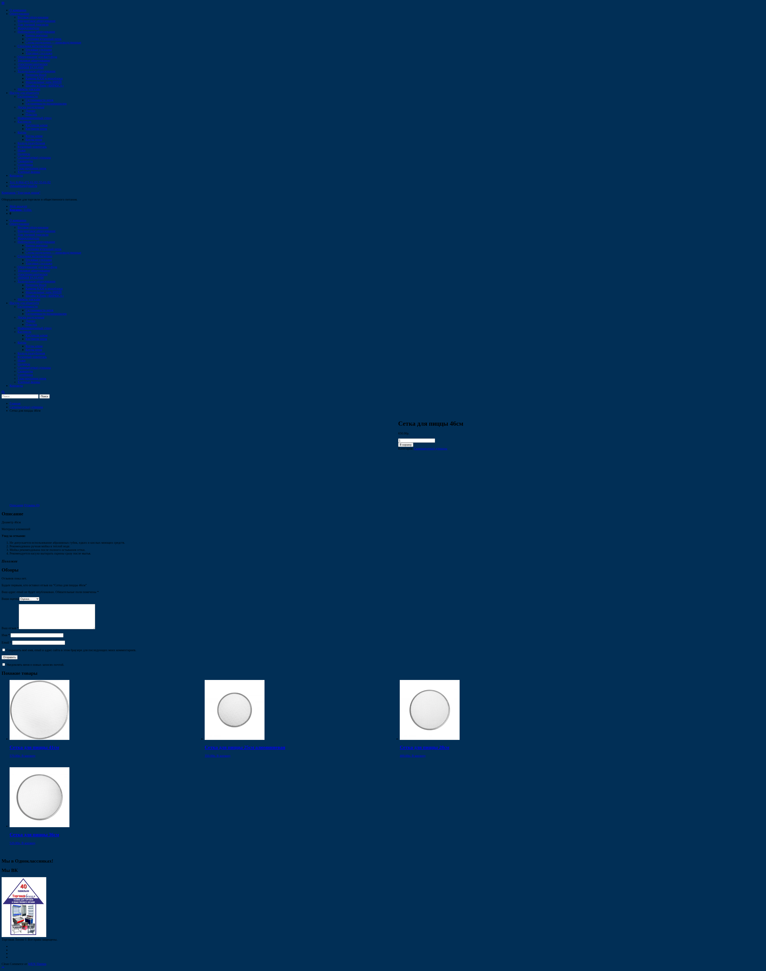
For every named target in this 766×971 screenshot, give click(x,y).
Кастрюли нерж (36, 128)
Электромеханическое (33, 64)
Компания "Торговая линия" (21, 192)
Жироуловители (28, 28)
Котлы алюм (34, 136)
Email (6, 642)
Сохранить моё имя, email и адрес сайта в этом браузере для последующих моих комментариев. (71, 650)
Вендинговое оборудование (36, 21)
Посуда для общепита (24, 92)
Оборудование (19, 13)
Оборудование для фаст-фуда (37, 57)
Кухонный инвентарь (32, 146)
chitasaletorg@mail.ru (23, 186)
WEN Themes (37, 964)
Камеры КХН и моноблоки (44, 78)
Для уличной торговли (33, 24)
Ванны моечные (37, 35)
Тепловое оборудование (34, 60)
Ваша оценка (10, 598)
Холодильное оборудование (36, 71)
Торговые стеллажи (39, 53)
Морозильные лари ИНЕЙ (44, 82)
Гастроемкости (28, 96)
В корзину (406, 444)
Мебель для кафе (29, 89)
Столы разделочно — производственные (53, 42)
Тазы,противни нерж (32, 168)
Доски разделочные (31, 107)
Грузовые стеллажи (39, 49)
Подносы (24, 154)
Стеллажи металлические (35, 46)
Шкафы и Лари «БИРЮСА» (45, 85)
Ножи (22, 150)
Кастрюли (24, 121)
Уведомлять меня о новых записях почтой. (35, 664)
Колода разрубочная (31, 143)
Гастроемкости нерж (39, 100)
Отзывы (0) (31, 505)
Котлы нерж (34, 139)
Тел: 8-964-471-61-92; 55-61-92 (30, 182)
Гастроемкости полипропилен (46, 103)
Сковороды (25, 161)
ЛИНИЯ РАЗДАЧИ (31, 67)
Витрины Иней (36, 75)
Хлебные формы (29, 172)
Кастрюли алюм (36, 125)
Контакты (16, 175)
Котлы (22, 132)
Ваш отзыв (10, 628)
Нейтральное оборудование (36, 31)
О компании (18, 10)
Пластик (31, 114)
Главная (15, 403)
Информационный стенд (34, 118)
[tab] (16, 505)
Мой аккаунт (18, 206)
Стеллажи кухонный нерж (43, 39)
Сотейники (25, 164)
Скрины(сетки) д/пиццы (34, 157)
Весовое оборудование (33, 17)
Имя (6, 635)
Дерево (30, 110)
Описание (16, 505)
